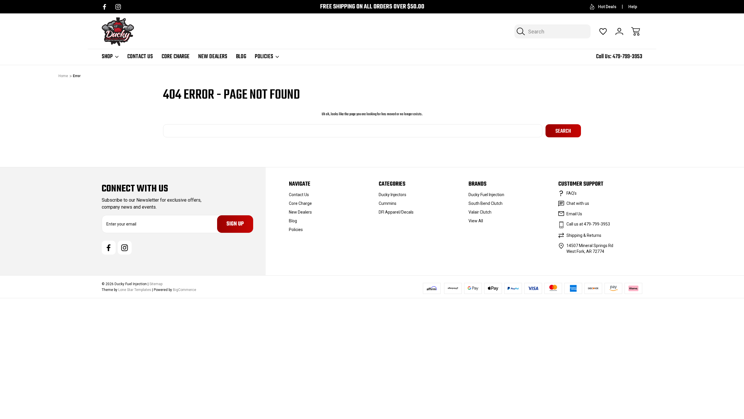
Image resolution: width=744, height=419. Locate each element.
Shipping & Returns (583, 235)
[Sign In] (619, 31)
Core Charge (175, 57)
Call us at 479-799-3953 (588, 224)
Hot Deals (607, 6)
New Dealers (212, 57)
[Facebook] (104, 7)
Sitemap (155, 284)
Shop (107, 57)
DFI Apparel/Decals (396, 212)
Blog (241, 57)
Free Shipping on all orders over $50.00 (372, 6)
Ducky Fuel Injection (486, 194)
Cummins (387, 203)
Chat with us (577, 203)
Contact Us (140, 57)
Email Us (574, 214)
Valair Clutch (479, 212)
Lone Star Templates (134, 290)
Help (632, 6)
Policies (264, 57)
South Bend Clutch (485, 203)
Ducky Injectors (392, 194)
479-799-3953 (627, 56)
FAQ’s (571, 193)
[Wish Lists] (603, 31)
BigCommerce (184, 290)
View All (475, 221)
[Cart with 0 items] (635, 31)
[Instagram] (118, 7)
